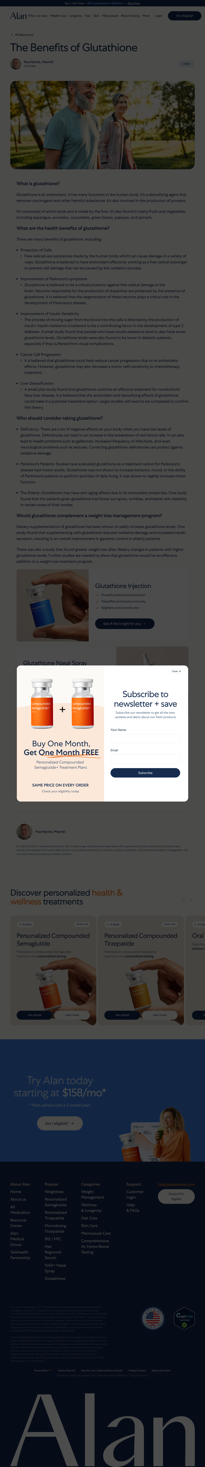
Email (114, 750)
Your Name (118, 730)
